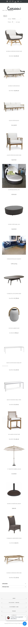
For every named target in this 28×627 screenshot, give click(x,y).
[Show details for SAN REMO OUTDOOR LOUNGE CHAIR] (14, 37)
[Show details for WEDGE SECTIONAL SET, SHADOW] (14, 245)
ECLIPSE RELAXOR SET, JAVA (14, 189)
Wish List (12, 1)
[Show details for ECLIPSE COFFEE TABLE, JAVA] (14, 210)
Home (3, 10)
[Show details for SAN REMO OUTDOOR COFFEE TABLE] (14, 559)
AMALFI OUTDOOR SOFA (14, 120)
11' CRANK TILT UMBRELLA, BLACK (14, 469)
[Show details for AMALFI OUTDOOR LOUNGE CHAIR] (14, 141)
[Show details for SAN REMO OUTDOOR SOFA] (14, 72)
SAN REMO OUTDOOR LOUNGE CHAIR (14, 51)
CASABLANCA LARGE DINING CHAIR (14, 538)
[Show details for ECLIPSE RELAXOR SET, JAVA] (14, 176)
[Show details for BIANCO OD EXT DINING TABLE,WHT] (14, 349)
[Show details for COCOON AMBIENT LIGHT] (14, 314)
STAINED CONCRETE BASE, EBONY (14, 503)
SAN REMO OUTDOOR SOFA (14, 85)
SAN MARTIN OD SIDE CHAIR (14, 434)
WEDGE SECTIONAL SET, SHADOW (14, 258)
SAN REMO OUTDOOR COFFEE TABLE (14, 572)
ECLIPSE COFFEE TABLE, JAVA (14, 224)
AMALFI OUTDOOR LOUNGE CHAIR (14, 155)
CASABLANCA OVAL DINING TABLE (14, 293)
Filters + (5, 16)
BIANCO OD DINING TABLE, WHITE (14, 399)
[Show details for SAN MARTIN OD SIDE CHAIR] (14, 421)
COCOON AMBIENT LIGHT (14, 328)
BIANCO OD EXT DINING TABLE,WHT (14, 362)
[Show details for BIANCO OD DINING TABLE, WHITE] (14, 386)
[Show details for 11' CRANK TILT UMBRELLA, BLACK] (14, 455)
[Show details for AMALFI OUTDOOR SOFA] (14, 107)
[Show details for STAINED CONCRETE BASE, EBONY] (14, 490)
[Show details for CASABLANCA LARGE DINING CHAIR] (14, 524)
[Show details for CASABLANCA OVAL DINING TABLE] (14, 280)
